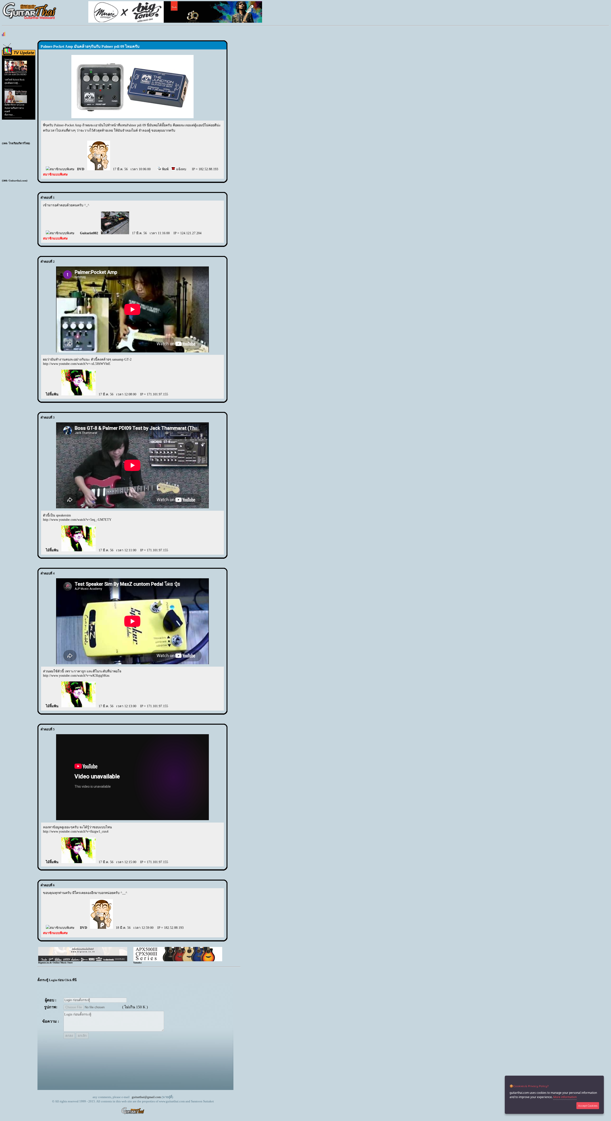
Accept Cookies (587, 1105)
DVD (80, 169)
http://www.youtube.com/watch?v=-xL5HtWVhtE (77, 364)
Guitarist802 (89, 233)
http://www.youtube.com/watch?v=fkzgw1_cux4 (75, 831)
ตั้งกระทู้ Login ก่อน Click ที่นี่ (57, 980)
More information (565, 1097)
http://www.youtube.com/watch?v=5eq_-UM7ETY (77, 519)
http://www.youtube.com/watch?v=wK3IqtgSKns (76, 675)
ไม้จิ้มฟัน (52, 394)
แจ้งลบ (180, 169)
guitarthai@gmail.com (146, 1097)
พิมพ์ (165, 169)
